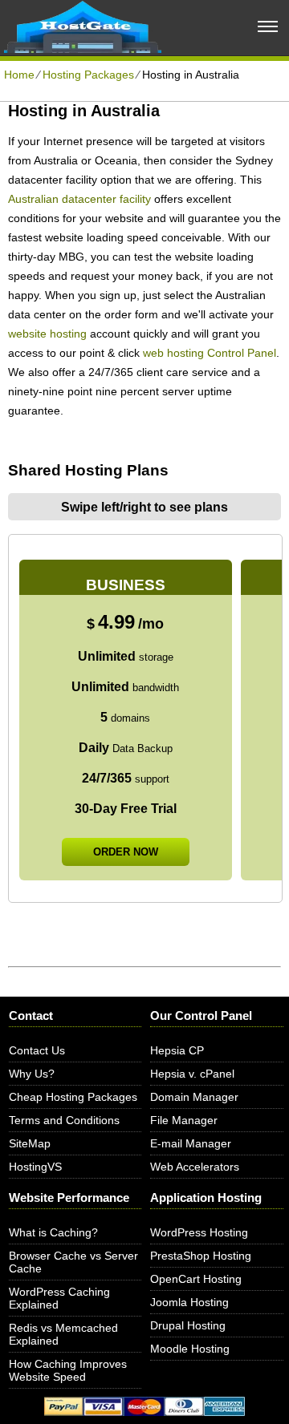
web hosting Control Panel (209, 352)
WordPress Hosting (199, 1232)
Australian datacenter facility (79, 198)
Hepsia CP (177, 1050)
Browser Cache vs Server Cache (73, 1262)
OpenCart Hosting (196, 1278)
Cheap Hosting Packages (73, 1096)
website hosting (47, 333)
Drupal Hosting (188, 1325)
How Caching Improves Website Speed (68, 1370)
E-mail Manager (190, 1143)
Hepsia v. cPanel (192, 1073)
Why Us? (32, 1073)
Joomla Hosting (189, 1302)
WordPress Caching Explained (59, 1298)
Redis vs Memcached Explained (63, 1334)
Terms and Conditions (64, 1120)
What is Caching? (53, 1232)
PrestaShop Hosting (200, 1255)
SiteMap (30, 1143)
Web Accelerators (194, 1166)
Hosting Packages (88, 74)
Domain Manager (194, 1096)
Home (19, 74)
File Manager (184, 1120)
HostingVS (35, 1166)
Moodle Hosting (190, 1348)
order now (125, 852)
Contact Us (37, 1050)
